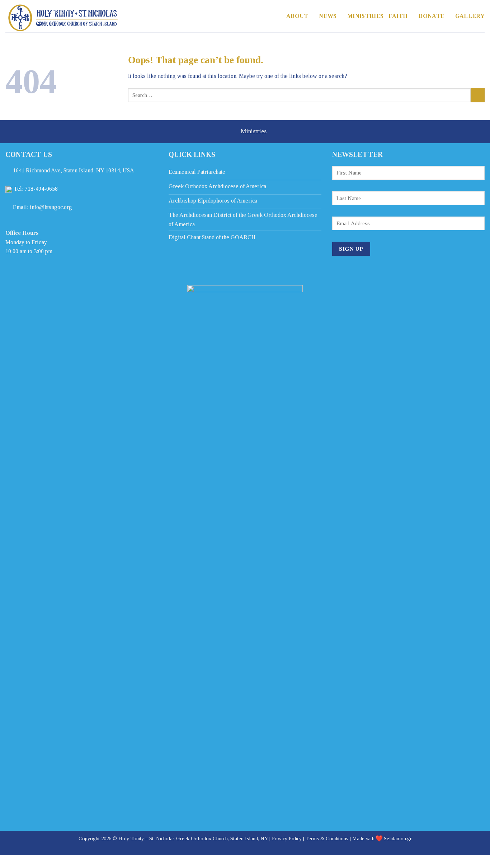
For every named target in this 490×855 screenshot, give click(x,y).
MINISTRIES (365, 16)
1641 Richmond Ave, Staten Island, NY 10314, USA (73, 170)
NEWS (327, 16)
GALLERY (470, 16)
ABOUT (297, 16)
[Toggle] (230, 132)
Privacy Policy (287, 838)
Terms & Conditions (327, 838)
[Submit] (478, 95)
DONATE (431, 16)
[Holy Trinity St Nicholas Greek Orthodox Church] (68, 18)
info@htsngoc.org (51, 207)
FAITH (398, 16)
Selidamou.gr (398, 838)
